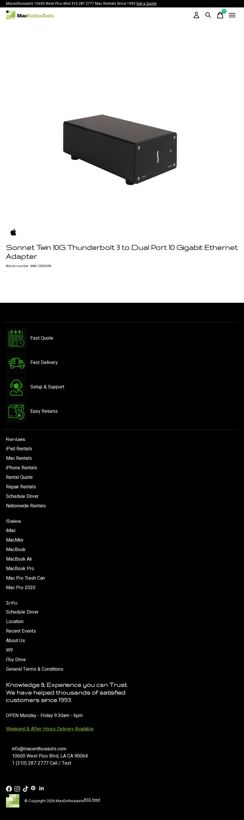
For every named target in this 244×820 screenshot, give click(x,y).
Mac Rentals (19, 458)
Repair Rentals (21, 486)
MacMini (14, 540)
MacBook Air (19, 559)
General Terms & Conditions (34, 669)
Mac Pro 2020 (20, 587)
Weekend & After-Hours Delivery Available (50, 729)
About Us (15, 640)
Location (15, 621)
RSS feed (92, 800)
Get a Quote (146, 3)
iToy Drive (16, 659)
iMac (11, 530)
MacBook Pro (20, 568)
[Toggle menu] (232, 15)
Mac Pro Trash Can (25, 578)
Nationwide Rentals (26, 505)
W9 (9, 650)
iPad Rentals (19, 448)
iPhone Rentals (21, 467)
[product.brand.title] (122, 232)
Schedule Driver (22, 496)
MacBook (16, 549)
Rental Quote (19, 477)
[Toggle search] (208, 15)
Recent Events (21, 631)
